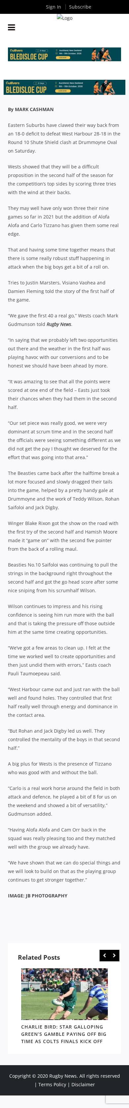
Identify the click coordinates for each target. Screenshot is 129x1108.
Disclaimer (83, 1084)
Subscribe (80, 7)
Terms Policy (52, 1084)
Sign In (53, 7)
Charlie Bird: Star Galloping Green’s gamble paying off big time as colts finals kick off (64, 1034)
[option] (64, 1007)
